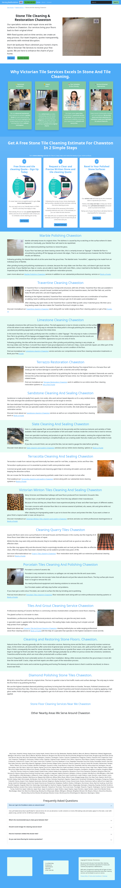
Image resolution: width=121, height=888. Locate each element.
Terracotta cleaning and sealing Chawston (37, 479)
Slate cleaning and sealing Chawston (40, 448)
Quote (21, 353)
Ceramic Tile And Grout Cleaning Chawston (40, 628)
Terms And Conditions (95, 876)
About (43, 2)
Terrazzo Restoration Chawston (55, 382)
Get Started (24, 221)
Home (38, 2)
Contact (49, 2)
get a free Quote (49, 384)
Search (116, 2)
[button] (30, 2)
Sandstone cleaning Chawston (38, 413)
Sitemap (105, 876)
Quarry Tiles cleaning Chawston (44, 553)
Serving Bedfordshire (10, 2)
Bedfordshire (19, 7)
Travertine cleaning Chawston (37, 309)
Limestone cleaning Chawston (37, 351)
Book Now (97, 218)
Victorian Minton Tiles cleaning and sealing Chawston (46, 519)
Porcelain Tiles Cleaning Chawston (39, 595)
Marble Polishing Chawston (35, 274)
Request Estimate (60, 225)
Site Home (10, 7)
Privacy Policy (84, 876)
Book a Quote (105, 274)
